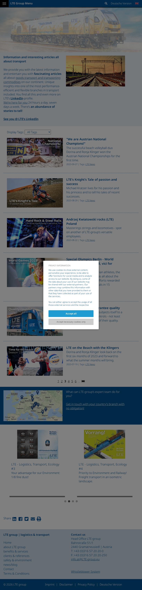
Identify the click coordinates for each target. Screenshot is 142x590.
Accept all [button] (71, 313)
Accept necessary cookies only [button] (71, 321)
